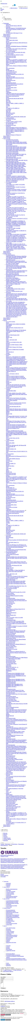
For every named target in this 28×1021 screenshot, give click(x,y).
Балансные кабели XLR (11, 807)
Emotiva (8, 396)
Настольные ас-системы (11, 90)
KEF (7, 541)
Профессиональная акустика (12, 280)
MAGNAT (18, 77)
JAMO (12, 93)
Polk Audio (8, 548)
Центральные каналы (11, 82)
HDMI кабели (9, 794)
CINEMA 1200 (9, 116)
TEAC (7, 350)
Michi (7, 333)
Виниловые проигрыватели (12, 96)
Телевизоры (5, 881)
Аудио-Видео (14, 844)
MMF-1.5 (17, 103)
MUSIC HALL (9, 569)
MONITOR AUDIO (10, 113)
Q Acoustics (8, 821)
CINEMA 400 (22, 116)
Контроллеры (9, 269)
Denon (7, 97)
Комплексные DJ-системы (12, 264)
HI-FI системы (9, 774)
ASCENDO (8, 589)
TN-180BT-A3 (16, 108)
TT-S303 (8, 105)
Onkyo (7, 341)
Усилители (8, 120)
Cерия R (8, 191)
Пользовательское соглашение (13, 955)
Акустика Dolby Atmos (11, 87)
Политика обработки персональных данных (16, 959)
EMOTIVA (8, 74)
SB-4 (7, 114)
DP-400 (13, 98)
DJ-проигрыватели (10, 254)
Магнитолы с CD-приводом (12, 140)
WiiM (7, 469)
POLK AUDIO (18, 74)
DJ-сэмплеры (9, 285)
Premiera (8, 343)
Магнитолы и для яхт (11, 156)
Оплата (5, 835)
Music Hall (8, 102)
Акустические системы (11, 71)
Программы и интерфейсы (12, 278)
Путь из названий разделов (12, 707)
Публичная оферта (10, 953)
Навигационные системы (12, 159)
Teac (7, 107)
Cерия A (8, 195)
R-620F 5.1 (12, 63)
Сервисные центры (10, 950)
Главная (2, 844)
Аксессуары (9, 242)
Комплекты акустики (11, 56)
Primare (7, 345)
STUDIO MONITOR (10, 683)
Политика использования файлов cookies (15, 958)
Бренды (5, 925)
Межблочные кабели (11, 801)
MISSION (8, 655)
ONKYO (8, 616)
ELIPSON (8, 560)
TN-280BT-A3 (9, 108)
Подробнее (22, 1013)
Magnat (7, 64)
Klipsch (7, 58)
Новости (5, 834)
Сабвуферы (8, 92)
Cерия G (8, 206)
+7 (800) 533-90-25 (7, 970)
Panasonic (8, 26)
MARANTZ (8, 566)
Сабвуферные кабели (11, 805)
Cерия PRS (8, 183)
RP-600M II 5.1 (21, 60)
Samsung (8, 31)
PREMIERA (9, 575)
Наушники (8, 292)
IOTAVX (8, 401)
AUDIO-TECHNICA (11, 553)
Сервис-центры (6, 838)
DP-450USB (9, 98)
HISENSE (8, 24)
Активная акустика (10, 594)
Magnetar (8, 45)
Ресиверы (8, 47)
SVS (23, 74)
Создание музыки (10, 290)
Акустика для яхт (10, 229)
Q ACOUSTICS (9, 618)
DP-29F (21, 98)
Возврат (8, 948)
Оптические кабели (10, 803)
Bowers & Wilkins (10, 593)
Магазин (5, 833)
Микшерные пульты (10, 259)
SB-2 (12, 114)
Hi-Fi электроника (10, 68)
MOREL (8, 714)
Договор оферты (7, 839)
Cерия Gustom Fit (10, 213)
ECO (7, 672)
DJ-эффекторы (9, 287)
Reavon (7, 41)
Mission (7, 336)
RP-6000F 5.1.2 (9, 59)
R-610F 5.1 (23, 62)
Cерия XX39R (9, 227)
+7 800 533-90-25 (13, 8)
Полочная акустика (10, 76)
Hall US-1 (8, 103)
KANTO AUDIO (10, 708)
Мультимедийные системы (12, 161)
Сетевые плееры (10, 53)
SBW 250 (8, 111)
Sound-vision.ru (6, 35)
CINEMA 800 (16, 116)
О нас (7, 963)
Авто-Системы (6, 898)
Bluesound (8, 455)
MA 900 (8, 70)
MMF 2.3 (22, 103)
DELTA (8, 678)
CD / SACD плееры (10, 51)
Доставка (5, 836)
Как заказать (9, 949)
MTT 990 (8, 100)
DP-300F (17, 98)
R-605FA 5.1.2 (22, 59)
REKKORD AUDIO (10, 580)
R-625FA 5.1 (16, 59)
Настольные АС (9, 726)
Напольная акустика (10, 73)
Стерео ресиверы (10, 117)
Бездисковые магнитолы (11, 145)
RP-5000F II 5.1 (13, 60)
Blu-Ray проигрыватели (11, 37)
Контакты (5, 840)
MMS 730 (12, 70)
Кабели (7, 793)
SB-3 (9, 114)
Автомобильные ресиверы (12, 139)
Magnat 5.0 (15, 65)
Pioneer (7, 39)
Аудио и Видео (6, 887)
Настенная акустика (10, 80)
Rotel (7, 348)
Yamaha (7, 104)
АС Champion (9, 217)
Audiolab (8, 389)
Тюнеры (8, 789)
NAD (7, 338)
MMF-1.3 (13, 103)
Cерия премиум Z (10, 185)
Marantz (8, 328)
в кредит (4, 875)
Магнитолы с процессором (12, 153)
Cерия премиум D (10, 188)
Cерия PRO (8, 219)
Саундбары (8, 109)
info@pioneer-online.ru (8, 971)
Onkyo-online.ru (6, 34)
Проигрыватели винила (11, 122)
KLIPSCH (8, 75)
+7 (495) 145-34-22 (23, 8)
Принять (2, 1014)
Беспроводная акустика (11, 85)
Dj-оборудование (6, 908)
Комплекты (8, 666)
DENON (8, 555)
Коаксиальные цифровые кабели (13, 799)
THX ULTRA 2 (9, 65)
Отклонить (8, 1014)
